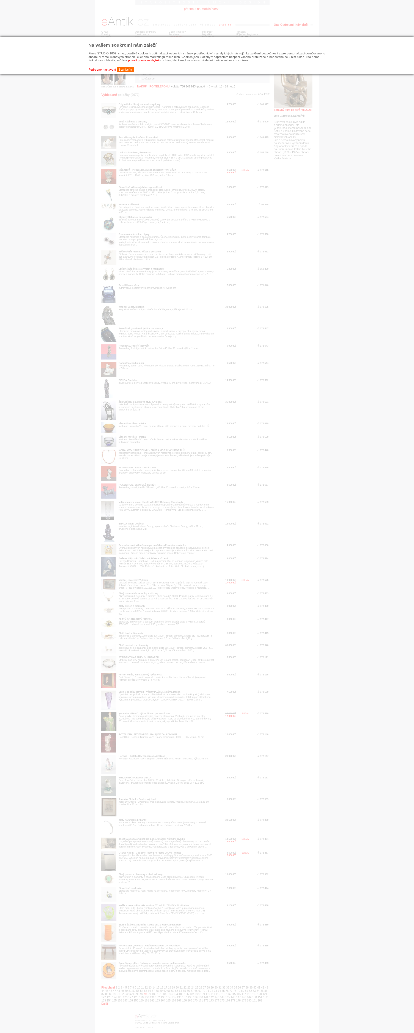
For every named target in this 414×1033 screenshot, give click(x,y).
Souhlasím (125, 69)
